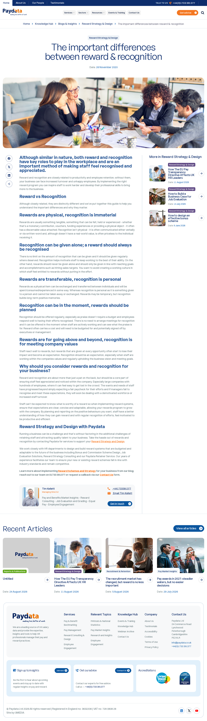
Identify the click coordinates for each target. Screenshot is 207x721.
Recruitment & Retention (118, 571)
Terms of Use (151, 641)
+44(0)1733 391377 (184, 3)
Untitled (8, 578)
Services (68, 12)
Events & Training (116, 12)
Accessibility (151, 631)
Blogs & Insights (67, 24)
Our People (38, 2)
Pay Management (72, 630)
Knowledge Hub (44, 24)
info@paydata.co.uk (181, 642)
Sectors (82, 12)
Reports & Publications (14, 571)
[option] (26, 566)
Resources (97, 12)
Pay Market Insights (167, 571)
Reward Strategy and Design (107, 441)
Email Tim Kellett (122, 493)
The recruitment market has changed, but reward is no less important (125, 582)
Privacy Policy (151, 647)
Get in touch (117, 503)
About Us (21, 2)
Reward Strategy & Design (97, 24)
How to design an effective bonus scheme (179, 218)
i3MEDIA (19, 712)
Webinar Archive (126, 631)
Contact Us (134, 12)
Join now (60, 670)
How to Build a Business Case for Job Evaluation (179, 196)
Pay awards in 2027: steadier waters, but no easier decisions (175, 582)
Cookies (149, 636)
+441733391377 (121, 488)
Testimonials (57, 2)
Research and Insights (101, 635)
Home (26, 24)
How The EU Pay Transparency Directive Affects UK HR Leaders (181, 173)
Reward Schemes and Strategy (77, 471)
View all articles (186, 528)
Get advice (185, 12)
